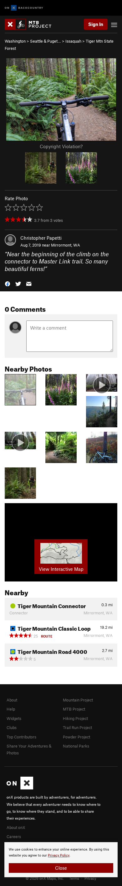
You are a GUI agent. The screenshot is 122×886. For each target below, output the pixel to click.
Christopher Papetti (41, 238)
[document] (61, 860)
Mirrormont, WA (65, 245)
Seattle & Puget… (45, 41)
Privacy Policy (58, 855)
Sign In (95, 24)
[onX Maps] (20, 787)
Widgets (14, 718)
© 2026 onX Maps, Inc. (45, 878)
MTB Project (74, 708)
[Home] (31, 24)
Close (61, 868)
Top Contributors (21, 736)
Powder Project (76, 736)
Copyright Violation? (61, 146)
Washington (15, 41)
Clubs (12, 727)
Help (11, 708)
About (12, 699)
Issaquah (73, 41)
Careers (14, 836)
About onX (16, 827)
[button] (7, 283)
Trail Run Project (77, 727)
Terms (74, 878)
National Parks (76, 745)
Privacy (90, 878)
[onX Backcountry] (24, 8)
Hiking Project (75, 718)
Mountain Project (78, 699)
